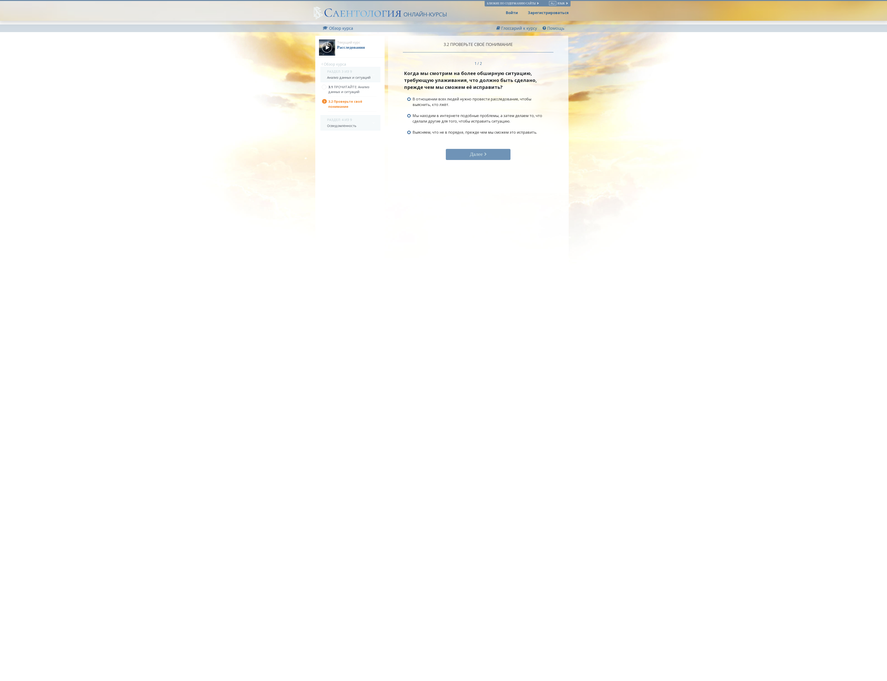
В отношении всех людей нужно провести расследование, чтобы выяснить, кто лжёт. (472, 101)
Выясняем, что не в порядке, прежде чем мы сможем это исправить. (475, 132)
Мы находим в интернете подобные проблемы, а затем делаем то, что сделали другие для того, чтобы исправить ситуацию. (477, 118)
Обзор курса (334, 64)
